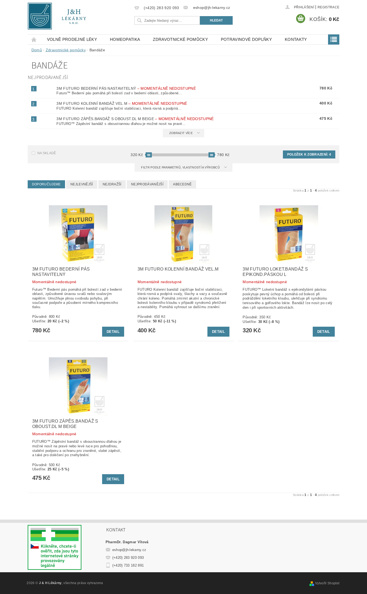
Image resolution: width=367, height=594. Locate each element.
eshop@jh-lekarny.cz (129, 550)
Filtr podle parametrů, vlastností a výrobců (181, 167)
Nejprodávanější (147, 184)
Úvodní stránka (34, 39)
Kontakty (296, 39)
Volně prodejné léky (72, 39)
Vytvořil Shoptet (327, 583)
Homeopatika (125, 39)
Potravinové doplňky (246, 39)
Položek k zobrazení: (309, 154)
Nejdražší (112, 184)
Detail (113, 332)
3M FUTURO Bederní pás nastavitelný (126, 88)
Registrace (328, 7)
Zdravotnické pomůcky (180, 39)
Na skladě (46, 153)
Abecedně (182, 184)
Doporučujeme (46, 184)
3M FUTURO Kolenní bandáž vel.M (121, 103)
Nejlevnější (81, 184)
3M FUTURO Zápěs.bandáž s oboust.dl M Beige (135, 119)
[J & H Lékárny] (60, 16)
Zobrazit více (181, 133)
